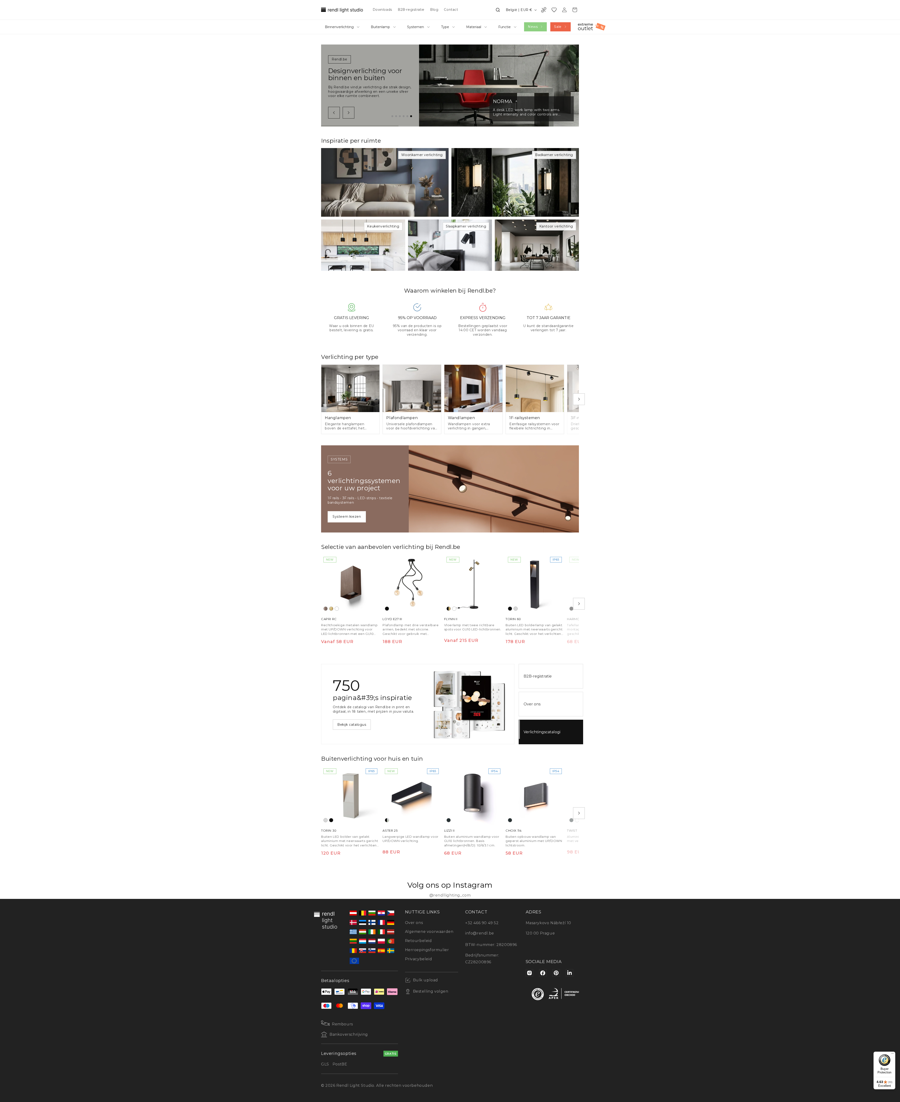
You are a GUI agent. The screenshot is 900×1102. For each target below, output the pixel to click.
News (533, 27)
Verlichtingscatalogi (542, 732)
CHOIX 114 (513, 830)
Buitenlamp (380, 27)
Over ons (532, 704)
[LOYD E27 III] (411, 584)
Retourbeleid (418, 940)
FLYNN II (451, 619)
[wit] (337, 609)
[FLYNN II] (473, 584)
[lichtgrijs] (516, 609)
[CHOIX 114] (535, 795)
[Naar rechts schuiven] (348, 113)
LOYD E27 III (392, 619)
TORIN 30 (329, 830)
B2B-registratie (538, 676)
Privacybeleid (418, 959)
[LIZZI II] (473, 795)
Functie (504, 27)
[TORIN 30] (350, 795)
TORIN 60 (513, 619)
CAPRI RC (329, 619)
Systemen (415, 27)
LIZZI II (449, 830)
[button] (498, 10)
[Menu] (892, 1054)
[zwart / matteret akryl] (387, 820)
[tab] (392, 116)
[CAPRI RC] (350, 584)
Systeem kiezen (347, 516)
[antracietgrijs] (448, 820)
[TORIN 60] (535, 584)
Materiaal (473, 27)
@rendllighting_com (450, 895)
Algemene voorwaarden (429, 931)
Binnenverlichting (339, 27)
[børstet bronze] (325, 609)
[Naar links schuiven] (334, 113)
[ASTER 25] (411, 795)
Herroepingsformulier (427, 950)
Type (445, 27)
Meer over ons (350, 727)
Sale (557, 27)
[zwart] (387, 609)
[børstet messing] (331, 609)
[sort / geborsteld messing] (448, 609)
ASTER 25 (390, 830)
